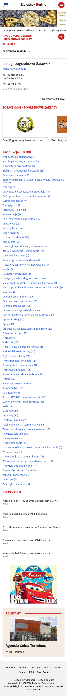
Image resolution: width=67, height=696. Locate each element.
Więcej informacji (15, 651)
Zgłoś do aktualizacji (17, 89)
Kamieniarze (9, 232)
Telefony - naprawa (13, 420)
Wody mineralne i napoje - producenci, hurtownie (30, 447)
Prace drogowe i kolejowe (16, 360)
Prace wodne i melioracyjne (18, 365)
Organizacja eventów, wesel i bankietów (24, 328)
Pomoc (22, 672)
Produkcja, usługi (46, 30)
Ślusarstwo (8, 410)
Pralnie (6, 378)
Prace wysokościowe (13, 369)
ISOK (31, 672)
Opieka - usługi (10, 319)
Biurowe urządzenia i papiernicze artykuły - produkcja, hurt (33, 181)
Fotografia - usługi (12, 209)
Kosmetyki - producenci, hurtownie (22, 246)
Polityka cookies (45, 680)
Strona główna (8, 30)
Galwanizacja (9, 214)
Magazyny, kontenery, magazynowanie (23, 264)
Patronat (36, 667)
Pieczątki (7, 337)
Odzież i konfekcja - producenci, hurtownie (26, 315)
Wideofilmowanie (12, 442)
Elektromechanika (12, 200)
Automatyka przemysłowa (16, 166)
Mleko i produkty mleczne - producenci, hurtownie (30, 287)
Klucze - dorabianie (13, 237)
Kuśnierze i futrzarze (13, 255)
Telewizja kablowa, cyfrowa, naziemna (23, 429)
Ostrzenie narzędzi (13, 333)
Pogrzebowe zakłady (14, 51)
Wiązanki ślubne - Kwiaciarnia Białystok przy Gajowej (30, 500)
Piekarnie (7, 342)
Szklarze (7, 406)
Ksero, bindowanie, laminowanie (20, 250)
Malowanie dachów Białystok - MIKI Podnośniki (27, 553)
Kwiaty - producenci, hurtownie (20, 260)
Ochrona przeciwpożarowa (17, 301)
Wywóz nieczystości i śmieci (18, 470)
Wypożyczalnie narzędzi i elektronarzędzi (25, 461)
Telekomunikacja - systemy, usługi (21, 424)
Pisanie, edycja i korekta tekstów (20, 347)
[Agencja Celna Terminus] (33, 629)
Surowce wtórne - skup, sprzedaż (20, 401)
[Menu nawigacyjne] (61, 5)
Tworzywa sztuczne (13, 433)
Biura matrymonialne (14, 175)
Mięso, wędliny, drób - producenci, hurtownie (27, 283)
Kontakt (57, 667)
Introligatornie (10, 228)
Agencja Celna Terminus (26, 646)
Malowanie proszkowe (14, 273)
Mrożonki (7, 292)
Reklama (23, 667)
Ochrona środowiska (13, 305)
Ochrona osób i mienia (15, 296)
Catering (7, 187)
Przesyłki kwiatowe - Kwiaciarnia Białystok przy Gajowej (31, 527)
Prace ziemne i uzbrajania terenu (21, 374)
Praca (46, 667)
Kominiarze (8, 241)
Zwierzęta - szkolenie (14, 484)
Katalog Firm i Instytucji (27, 30)
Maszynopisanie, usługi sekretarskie (22, 278)
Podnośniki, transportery (16, 351)
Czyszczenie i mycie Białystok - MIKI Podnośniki (27, 540)
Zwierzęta (7, 479)
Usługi (5, 504)
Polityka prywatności (24, 680)
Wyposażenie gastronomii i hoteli (21, 456)
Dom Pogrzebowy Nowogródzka (22, 140)
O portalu (11, 667)
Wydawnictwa (10, 452)
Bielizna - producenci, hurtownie (20, 170)
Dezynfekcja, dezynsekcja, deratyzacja (23, 191)
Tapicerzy (7, 415)
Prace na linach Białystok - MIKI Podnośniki (25, 514)
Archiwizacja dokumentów (17, 156)
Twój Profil (42, 672)
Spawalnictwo (10, 388)
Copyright (13, 683)
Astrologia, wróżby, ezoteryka (18, 161)
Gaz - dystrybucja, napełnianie (19, 219)
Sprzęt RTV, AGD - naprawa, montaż (22, 397)
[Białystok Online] (33, 4)
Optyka (6, 324)
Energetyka (8, 205)
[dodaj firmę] (61, 37)
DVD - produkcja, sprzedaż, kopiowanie (24, 196)
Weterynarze (9, 438)
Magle (5, 269)
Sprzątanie (8, 392)
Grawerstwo (8, 223)
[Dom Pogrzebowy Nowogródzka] (25, 125)
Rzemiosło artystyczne (15, 383)
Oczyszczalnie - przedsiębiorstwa (21, 310)
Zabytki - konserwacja (14, 475)
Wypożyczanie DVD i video (17, 465)
